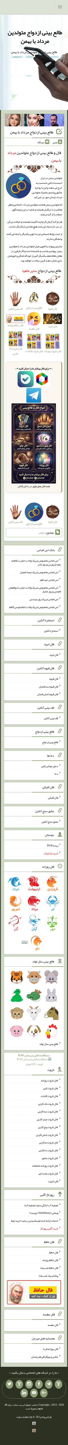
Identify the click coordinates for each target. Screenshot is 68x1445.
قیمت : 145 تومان (34, 1060)
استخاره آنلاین (51, 630)
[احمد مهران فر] (54, 121)
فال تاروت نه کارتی (48, 1142)
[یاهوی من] (58, 1384)
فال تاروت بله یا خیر (48, 1173)
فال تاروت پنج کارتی (48, 1127)
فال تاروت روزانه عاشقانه (45, 1165)
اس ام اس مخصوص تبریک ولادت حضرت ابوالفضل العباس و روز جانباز (34, 589)
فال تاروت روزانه (49, 1080)
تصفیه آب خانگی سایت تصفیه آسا (41, 1205)
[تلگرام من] (49, 1384)
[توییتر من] (9, 1384)
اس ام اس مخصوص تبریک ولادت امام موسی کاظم (33, 606)
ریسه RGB (52, 845)
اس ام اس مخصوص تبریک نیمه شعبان (39, 572)
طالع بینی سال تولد (48, 1044)
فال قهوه (53, 678)
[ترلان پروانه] (34, 121)
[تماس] (19, 1384)
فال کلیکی (53, 797)
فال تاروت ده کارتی (48, 1150)
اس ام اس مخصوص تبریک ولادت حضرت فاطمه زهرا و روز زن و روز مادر (36, 562)
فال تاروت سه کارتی (48, 1111)
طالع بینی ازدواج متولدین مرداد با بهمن (35, 37)
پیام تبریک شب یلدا (48, 1275)
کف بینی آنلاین (51, 718)
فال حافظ (53, 1252)
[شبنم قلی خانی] (14, 121)
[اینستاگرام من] (29, 1384)
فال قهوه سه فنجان (48, 686)
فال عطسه (53, 1325)
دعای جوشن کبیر (49, 766)
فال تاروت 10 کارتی (15, 351)
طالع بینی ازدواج (41, 270)
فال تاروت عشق (50, 1158)
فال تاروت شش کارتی (47, 1134)
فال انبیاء (53, 654)
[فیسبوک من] (39, 1384)
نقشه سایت (22, 1417)
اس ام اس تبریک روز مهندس (43, 599)
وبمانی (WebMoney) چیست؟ (43, 1213)
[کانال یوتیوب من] (34, 1393)
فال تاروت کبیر (50, 1088)
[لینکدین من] (24, 1393)
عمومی (42, 532)
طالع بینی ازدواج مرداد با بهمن (31, 132)
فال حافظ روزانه (15, 325)
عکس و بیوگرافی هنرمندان (44, 1356)
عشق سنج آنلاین (50, 821)
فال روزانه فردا (50, 1349)
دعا (56, 773)
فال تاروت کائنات (49, 1096)
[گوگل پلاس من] (44, 1393)
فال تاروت (53, 1181)
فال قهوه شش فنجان (47, 694)
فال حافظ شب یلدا (49, 1268)
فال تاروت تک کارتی (48, 1103)
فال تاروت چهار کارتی (47, 1119)
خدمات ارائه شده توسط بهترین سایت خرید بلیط (34, 1220)
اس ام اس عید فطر (49, 579)
